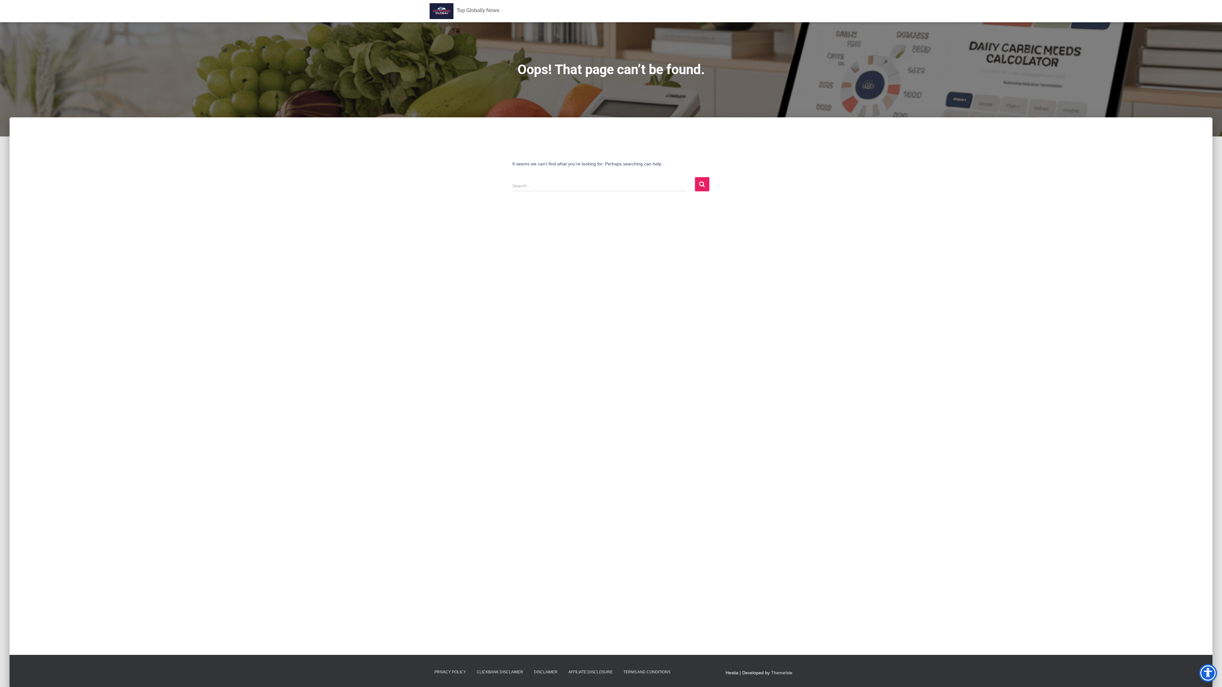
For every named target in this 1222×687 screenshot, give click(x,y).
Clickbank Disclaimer (500, 672)
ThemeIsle (781, 672)
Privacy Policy (450, 672)
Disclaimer (546, 672)
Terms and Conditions (647, 672)
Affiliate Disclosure (590, 672)
